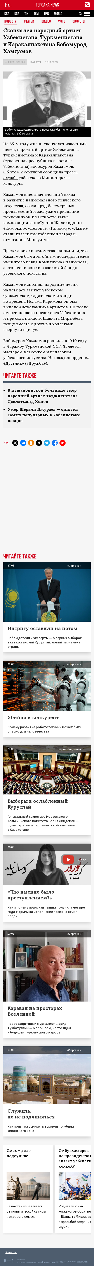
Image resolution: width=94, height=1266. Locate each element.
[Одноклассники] (31, 443)
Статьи (29, 22)
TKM (36, 14)
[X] (15, 443)
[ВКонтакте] (23, 443)
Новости (10, 22)
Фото (61, 22)
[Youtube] (62, 443)
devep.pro (82, 1261)
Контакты (11, 1252)
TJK (26, 14)
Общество (51, 62)
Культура (35, 62)
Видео (46, 22)
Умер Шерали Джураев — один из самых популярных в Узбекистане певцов (44, 415)
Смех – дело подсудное (19, 1153)
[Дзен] (39, 443)
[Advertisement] (47, 503)
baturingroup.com (46, 1262)
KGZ (16, 14)
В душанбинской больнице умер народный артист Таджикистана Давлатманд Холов (43, 396)
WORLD (58, 14)
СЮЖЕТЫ (79, 22)
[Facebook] (55, 443)
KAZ (6, 14)
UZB (46, 14)
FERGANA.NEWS (47, 4)
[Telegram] (47, 443)
